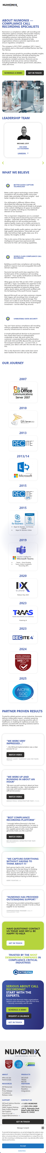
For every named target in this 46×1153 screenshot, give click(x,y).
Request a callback (18, 1016)
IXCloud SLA (6, 1105)
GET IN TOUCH (23, 1121)
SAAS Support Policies (10, 1107)
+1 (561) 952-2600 (29, 1106)
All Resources (7, 1087)
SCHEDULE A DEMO (17, 1009)
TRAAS (23, 1079)
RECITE (23, 1082)
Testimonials (6, 1079)
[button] (43, 1128)
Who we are (6, 1077)
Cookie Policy (22, 1150)
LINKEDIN (22, 153)
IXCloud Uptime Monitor (11, 1103)
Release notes (7, 1095)
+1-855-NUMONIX (29, 1103)
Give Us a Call (7, 1113)
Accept (23, 1146)
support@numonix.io (10, 1115)
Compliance (6, 1093)
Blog (3, 1089)
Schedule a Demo (13, 73)
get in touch (35, 73)
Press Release (7, 1091)
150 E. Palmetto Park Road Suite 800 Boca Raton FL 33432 (30, 1110)
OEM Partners (26, 1087)
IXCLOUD (24, 1077)
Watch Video (15, 754)
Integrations (25, 1091)
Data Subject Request (10, 1109)
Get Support (6, 1111)
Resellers (24, 1089)
